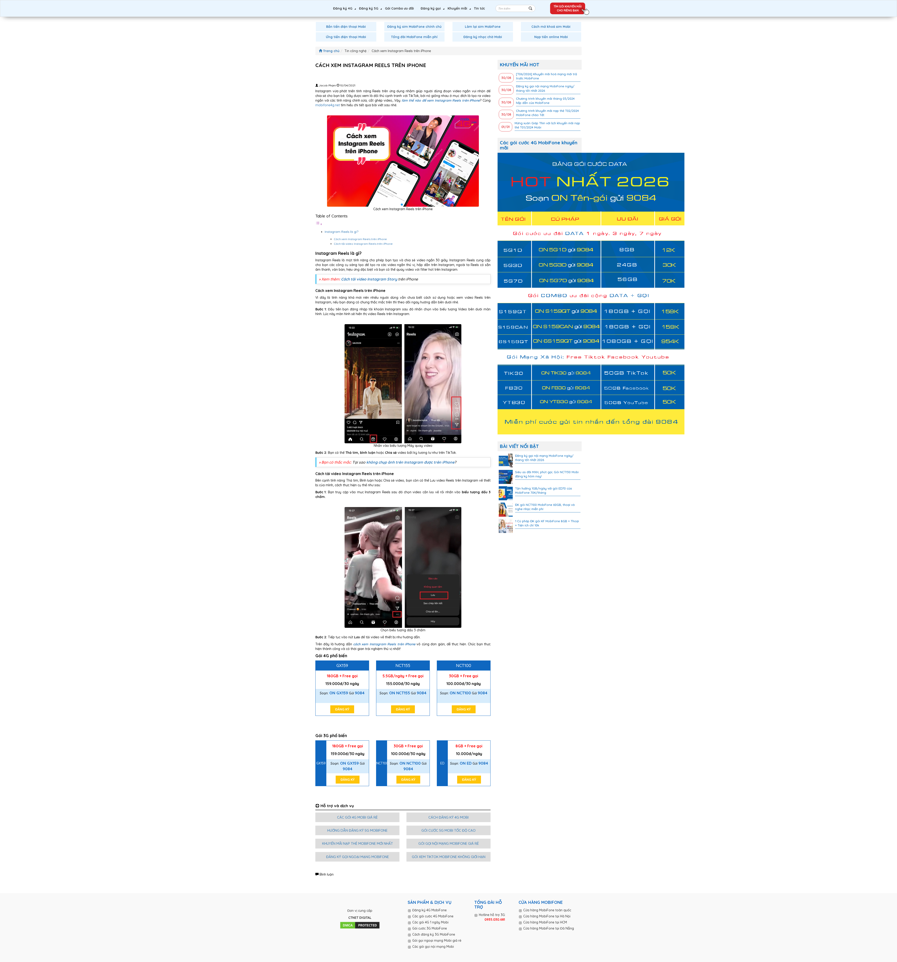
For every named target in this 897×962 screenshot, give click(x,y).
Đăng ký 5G (368, 8)
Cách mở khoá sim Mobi (550, 27)
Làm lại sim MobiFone (483, 27)
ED (442, 763)
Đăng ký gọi (431, 8)
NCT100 (463, 665)
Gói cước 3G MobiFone (429, 928)
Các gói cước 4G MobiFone (432, 916)
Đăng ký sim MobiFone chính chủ (414, 27)
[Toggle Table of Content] (318, 224)
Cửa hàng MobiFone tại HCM (545, 922)
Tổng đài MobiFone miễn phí (414, 37)
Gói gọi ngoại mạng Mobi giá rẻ (436, 940)
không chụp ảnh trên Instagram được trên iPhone (410, 462)
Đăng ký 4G (342, 8)
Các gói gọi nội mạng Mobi (433, 946)
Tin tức (479, 8)
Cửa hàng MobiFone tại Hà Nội (546, 916)
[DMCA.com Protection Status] (359, 925)
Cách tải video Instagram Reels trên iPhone (363, 243)
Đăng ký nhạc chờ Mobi (482, 37)
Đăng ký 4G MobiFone (429, 910)
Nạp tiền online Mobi (551, 37)
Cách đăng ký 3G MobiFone (433, 934)
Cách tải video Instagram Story (369, 279)
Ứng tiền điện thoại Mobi (346, 37)
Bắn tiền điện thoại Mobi (346, 27)
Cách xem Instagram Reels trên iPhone (360, 239)
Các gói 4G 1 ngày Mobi (430, 922)
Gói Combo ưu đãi (399, 8)
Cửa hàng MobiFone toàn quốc (547, 910)
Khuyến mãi (457, 8)
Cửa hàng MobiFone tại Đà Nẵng (548, 928)
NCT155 (402, 665)
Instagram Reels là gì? (342, 232)
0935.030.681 (494, 919)
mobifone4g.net (327, 105)
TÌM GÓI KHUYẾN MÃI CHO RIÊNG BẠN (568, 8)
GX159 (342, 665)
